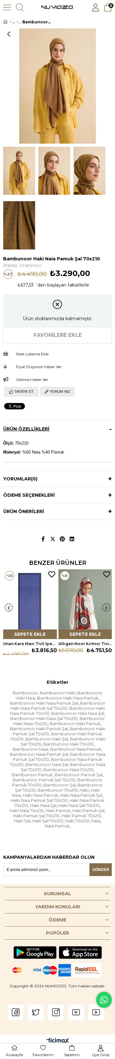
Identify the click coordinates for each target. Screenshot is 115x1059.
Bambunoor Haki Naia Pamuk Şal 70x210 (58, 705)
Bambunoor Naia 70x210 (68, 769)
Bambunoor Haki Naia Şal (77, 713)
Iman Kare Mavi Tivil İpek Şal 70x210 (30, 643)
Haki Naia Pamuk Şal (81, 795)
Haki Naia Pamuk (40, 795)
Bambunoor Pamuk (32, 774)
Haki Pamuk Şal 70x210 (36, 815)
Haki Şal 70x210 (47, 820)
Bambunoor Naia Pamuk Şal (39, 754)
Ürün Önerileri (23, 511)
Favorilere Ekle (51, 574)
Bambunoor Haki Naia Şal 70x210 (44, 718)
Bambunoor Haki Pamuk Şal (39, 728)
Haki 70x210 (77, 820)
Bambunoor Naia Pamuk (75, 749)
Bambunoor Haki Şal (47, 738)
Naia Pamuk (57, 825)
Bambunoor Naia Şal (47, 764)
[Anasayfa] (11, 22)
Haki (84, 790)
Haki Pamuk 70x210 (81, 815)
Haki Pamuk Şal (88, 810)
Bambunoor (25, 692)
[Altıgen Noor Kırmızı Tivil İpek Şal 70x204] (85, 604)
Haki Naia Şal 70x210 (79, 805)
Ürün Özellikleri (26, 429)
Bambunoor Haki (57, 692)
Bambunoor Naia (30, 749)
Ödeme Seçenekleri (29, 495)
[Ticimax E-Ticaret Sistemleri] (57, 1041)
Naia (95, 820)
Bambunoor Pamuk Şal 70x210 (44, 779)
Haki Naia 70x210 (27, 810)
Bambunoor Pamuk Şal (79, 774)
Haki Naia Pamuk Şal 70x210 (39, 800)
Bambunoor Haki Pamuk (75, 723)
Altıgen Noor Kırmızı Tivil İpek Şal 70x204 (85, 643)
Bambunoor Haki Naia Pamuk (67, 697)
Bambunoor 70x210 (58, 790)
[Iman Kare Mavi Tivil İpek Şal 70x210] (30, 604)
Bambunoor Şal (59, 784)
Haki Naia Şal (43, 805)
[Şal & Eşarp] (17, 22)
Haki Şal (22, 820)
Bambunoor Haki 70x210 (68, 744)
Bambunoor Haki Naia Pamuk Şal (44, 703)
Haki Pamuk (58, 810)
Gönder (100, 869)
